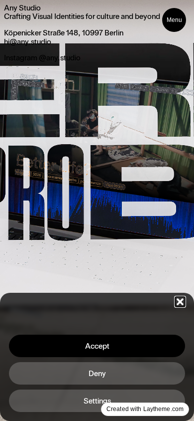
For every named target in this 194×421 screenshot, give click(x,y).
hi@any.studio (27, 42)
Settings (97, 401)
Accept (97, 346)
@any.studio (60, 58)
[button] (180, 302)
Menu (174, 19)
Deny (97, 374)
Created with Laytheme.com (145, 409)
